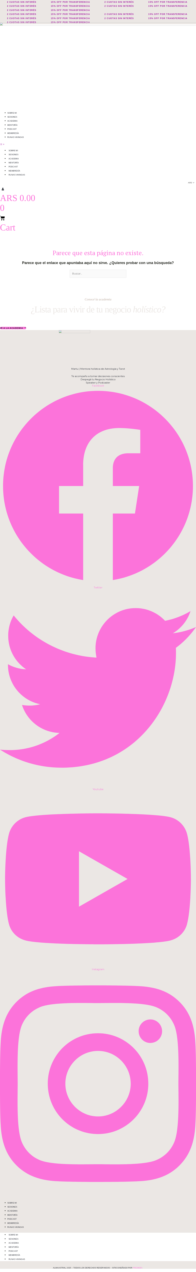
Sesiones (12, 117)
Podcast (12, 129)
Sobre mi (12, 113)
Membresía (13, 133)
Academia (12, 121)
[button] (98, 145)
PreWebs (137, 1268)
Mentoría (12, 125)
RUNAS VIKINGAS (15, 137)
